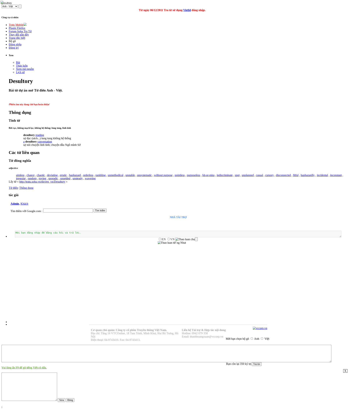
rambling (100, 175)
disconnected (283, 175)
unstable (130, 175)
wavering (90, 178)
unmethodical (115, 175)
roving (42, 178)
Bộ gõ (12, 41)
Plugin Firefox (17, 28)
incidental (322, 175)
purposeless (193, 175)
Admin (15, 203)
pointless (180, 175)
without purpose (163, 175)
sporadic (53, 178)
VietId (187, 10)
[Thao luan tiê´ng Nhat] (172, 242)
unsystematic (144, 175)
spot (237, 175)
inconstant (336, 175)
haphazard (75, 175)
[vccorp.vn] (260, 328)
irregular (21, 178)
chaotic (41, 175)
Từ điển (13, 187)
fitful (295, 175)
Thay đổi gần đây (19, 34)
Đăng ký (14, 47)
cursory (269, 175)
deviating (52, 175)
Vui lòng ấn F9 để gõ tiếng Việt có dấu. (24, 367)
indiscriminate (225, 175)
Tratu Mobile (16, 24)
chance (31, 175)
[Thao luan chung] (186, 239)
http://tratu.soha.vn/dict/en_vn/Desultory (42, 181)
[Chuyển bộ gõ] (3, 2)
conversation (44, 141)
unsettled (65, 178)
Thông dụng (26, 187)
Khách (24, 203)
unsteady (78, 178)
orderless (88, 175)
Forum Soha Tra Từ (20, 31)
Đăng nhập (15, 44)
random (32, 178)
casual (259, 175)
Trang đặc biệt (17, 37)
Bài (18, 62)
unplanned (248, 175)
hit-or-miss (208, 175)
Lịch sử (20, 72)
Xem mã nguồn (25, 68)
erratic (63, 175)
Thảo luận (22, 65)
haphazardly (308, 175)
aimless (20, 175)
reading (39, 135)
